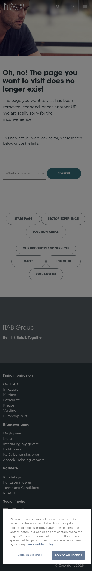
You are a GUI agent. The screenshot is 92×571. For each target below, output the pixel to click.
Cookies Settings (30, 555)
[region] (47, 536)
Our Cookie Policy (40, 544)
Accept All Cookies (68, 555)
